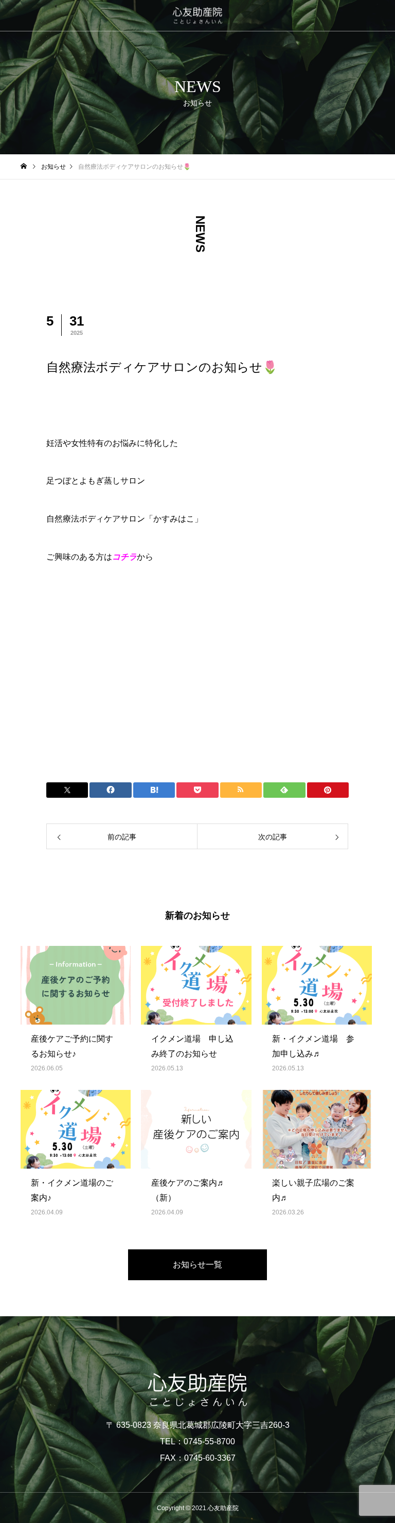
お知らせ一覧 (197, 1264)
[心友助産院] (197, 15)
